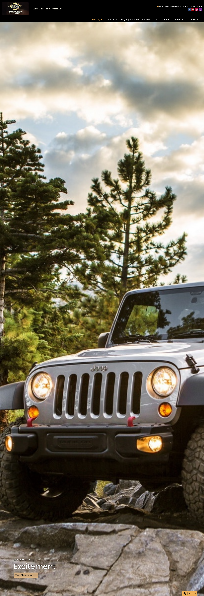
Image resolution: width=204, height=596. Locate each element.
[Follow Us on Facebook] (189, 9)
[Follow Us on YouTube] (192, 9)
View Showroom (24, 575)
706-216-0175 (196, 6)
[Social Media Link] (196, 9)
